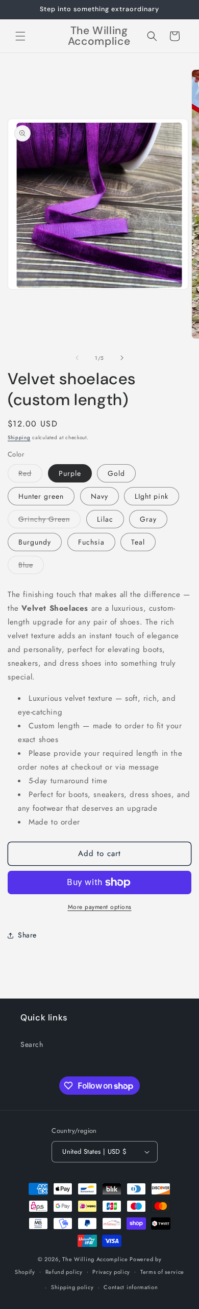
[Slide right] (122, 358)
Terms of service (162, 1272)
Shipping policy (72, 1287)
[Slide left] (77, 358)
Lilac (105, 519)
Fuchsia (91, 542)
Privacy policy (111, 1272)
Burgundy (34, 542)
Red (30, 475)
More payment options (100, 907)
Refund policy (64, 1272)
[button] (20, 36)
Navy (99, 496)
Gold (116, 473)
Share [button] (27, 935)
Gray (148, 519)
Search (31, 1044)
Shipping (19, 437)
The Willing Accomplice (96, 1259)
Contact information (131, 1287)
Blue (31, 566)
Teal (138, 542)
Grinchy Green (49, 521)
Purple (70, 473)
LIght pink (151, 496)
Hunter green (41, 496)
